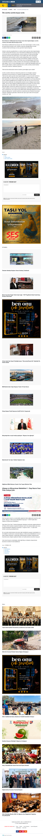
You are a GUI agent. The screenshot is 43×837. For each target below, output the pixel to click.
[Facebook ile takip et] (17, 831)
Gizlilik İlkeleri (18, 827)
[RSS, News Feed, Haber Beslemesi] (25, 831)
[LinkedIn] (7, 38)
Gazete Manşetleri (34, 826)
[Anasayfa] (13, 826)
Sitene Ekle (24, 827)
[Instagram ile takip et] (23, 831)
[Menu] (37, 2)
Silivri (15, 9)
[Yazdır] (33, 38)
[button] (35, 38)
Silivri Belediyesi (7, 549)
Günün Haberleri (26, 826)
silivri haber (6, 550)
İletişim (21, 826)
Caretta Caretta (7, 157)
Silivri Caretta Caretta (8, 158)
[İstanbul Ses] (8, 1)
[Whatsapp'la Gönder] (9, 38)
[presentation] (6, 5)
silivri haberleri (7, 551)
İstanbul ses (6, 553)
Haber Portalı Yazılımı (8, 835)
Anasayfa (5, 9)
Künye (17, 826)
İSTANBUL (10, 9)
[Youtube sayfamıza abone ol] (20, 831)
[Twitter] (5, 38)
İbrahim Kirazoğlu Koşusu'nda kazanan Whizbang (23, 5)
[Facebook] (3, 38)
